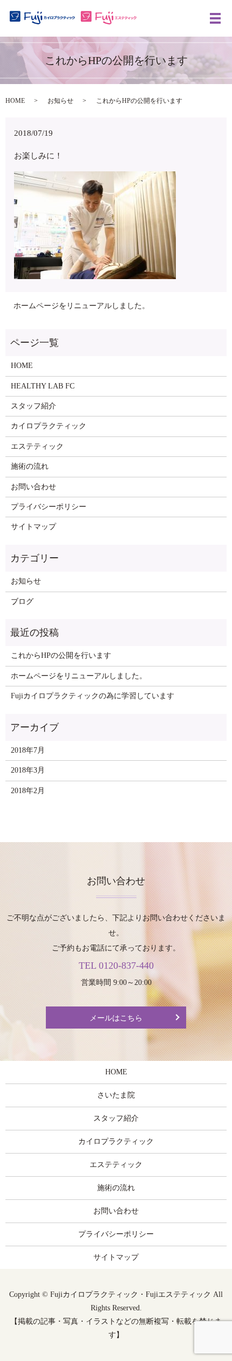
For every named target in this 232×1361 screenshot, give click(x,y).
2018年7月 (28, 750)
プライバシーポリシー (48, 507)
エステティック (37, 446)
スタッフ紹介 (33, 406)
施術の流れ (30, 466)
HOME (15, 101)
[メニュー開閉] (215, 18)
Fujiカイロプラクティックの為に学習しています (92, 696)
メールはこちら (116, 1018)
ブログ (22, 602)
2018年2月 (28, 791)
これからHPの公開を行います (61, 655)
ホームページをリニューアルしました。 (81, 306)
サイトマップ (33, 527)
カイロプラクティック (48, 426)
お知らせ (60, 101)
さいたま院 (116, 1095)
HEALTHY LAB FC (42, 386)
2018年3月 (28, 770)
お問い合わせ (33, 487)
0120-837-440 (126, 965)
